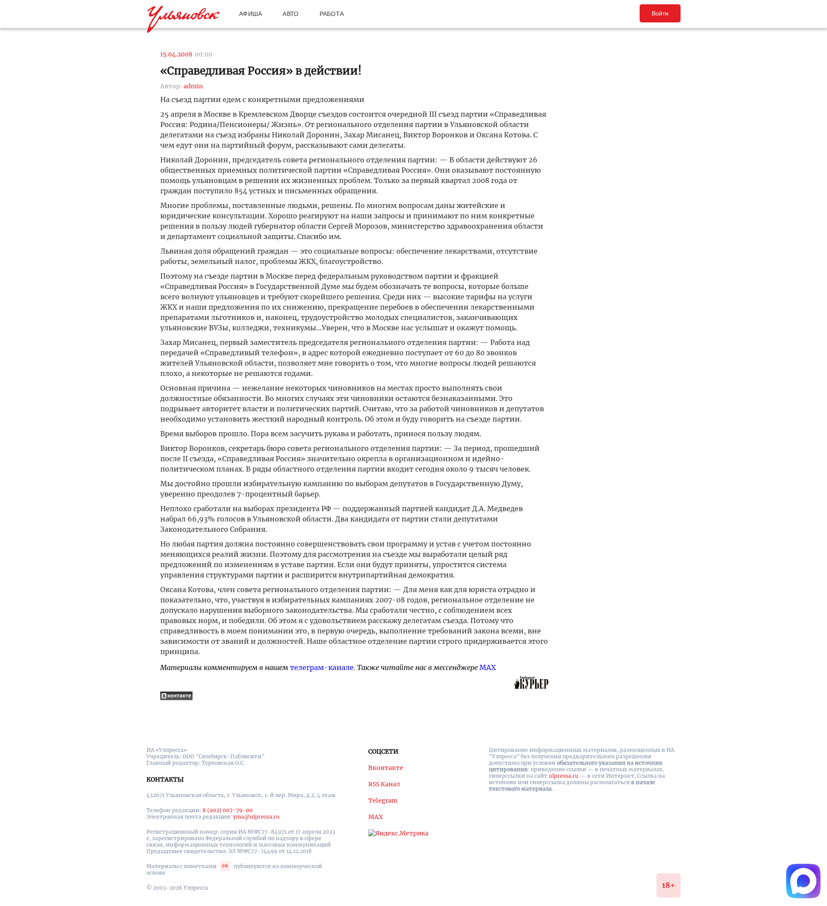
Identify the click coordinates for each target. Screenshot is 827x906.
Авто (290, 13)
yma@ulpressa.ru (256, 816)
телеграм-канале (322, 667)
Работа (332, 13)
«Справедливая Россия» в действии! (261, 71)
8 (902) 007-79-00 (227, 810)
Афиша (250, 13)
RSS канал (384, 784)
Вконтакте (385, 768)
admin (193, 86)
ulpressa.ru (563, 776)
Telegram (383, 800)
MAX (487, 667)
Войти (660, 13)
